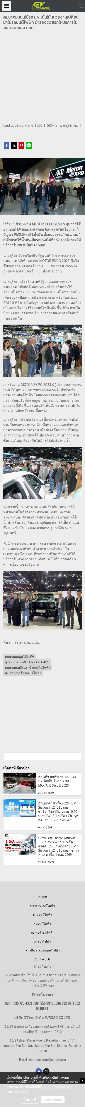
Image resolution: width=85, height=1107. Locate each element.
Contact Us (42, 959)
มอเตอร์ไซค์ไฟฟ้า (42, 932)
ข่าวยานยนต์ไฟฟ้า (42, 905)
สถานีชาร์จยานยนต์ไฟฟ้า (43, 950)
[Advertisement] (42, 78)
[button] (79, 6)
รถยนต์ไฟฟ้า (42, 923)
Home (42, 897)
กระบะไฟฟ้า (42, 941)
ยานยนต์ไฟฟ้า (42, 914)
